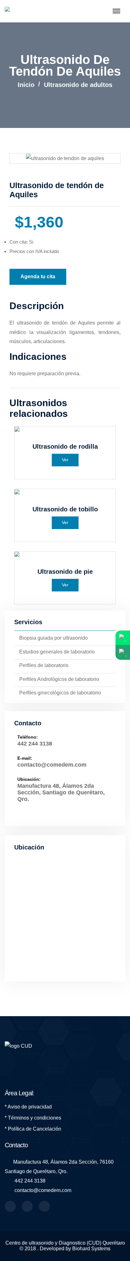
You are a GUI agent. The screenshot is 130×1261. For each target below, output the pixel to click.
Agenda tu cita (38, 276)
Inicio (26, 84)
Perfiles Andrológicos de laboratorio (59, 679)
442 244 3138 (34, 743)
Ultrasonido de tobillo (65, 509)
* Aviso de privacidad (28, 1106)
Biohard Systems (91, 1248)
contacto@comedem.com (51, 765)
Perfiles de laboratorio (43, 665)
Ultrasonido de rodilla (65, 446)
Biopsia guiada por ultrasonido (53, 638)
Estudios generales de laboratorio (57, 651)
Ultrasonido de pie (65, 571)
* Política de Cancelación (33, 1128)
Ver (65, 459)
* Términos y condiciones (33, 1117)
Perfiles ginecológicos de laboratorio (60, 692)
